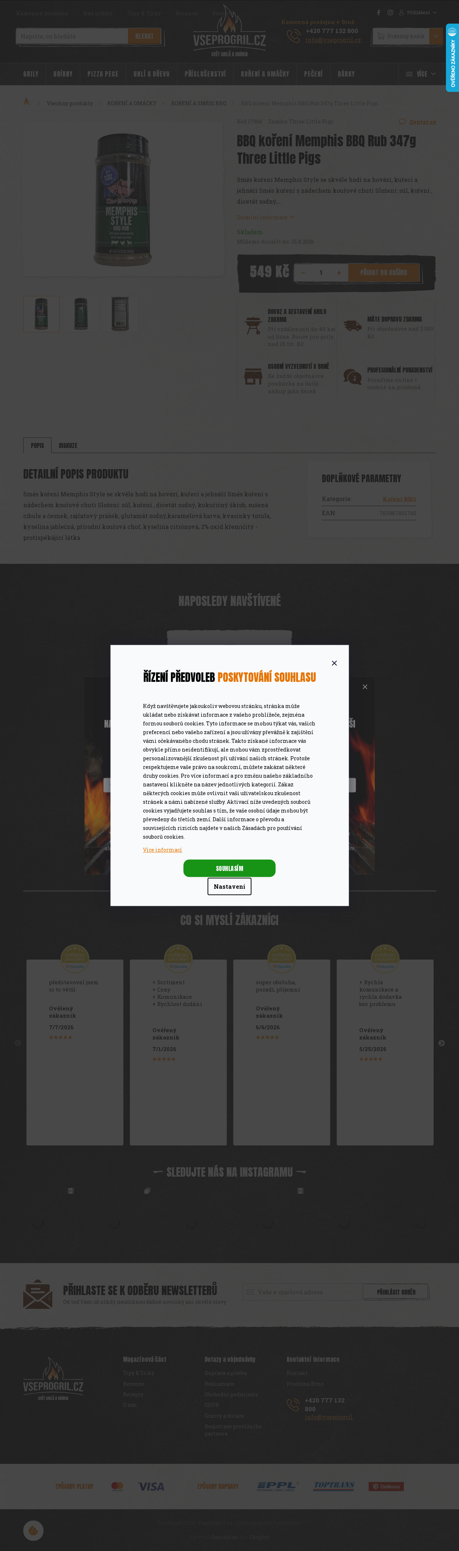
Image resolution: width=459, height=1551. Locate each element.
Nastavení (229, 886)
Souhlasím (229, 868)
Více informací (162, 849)
